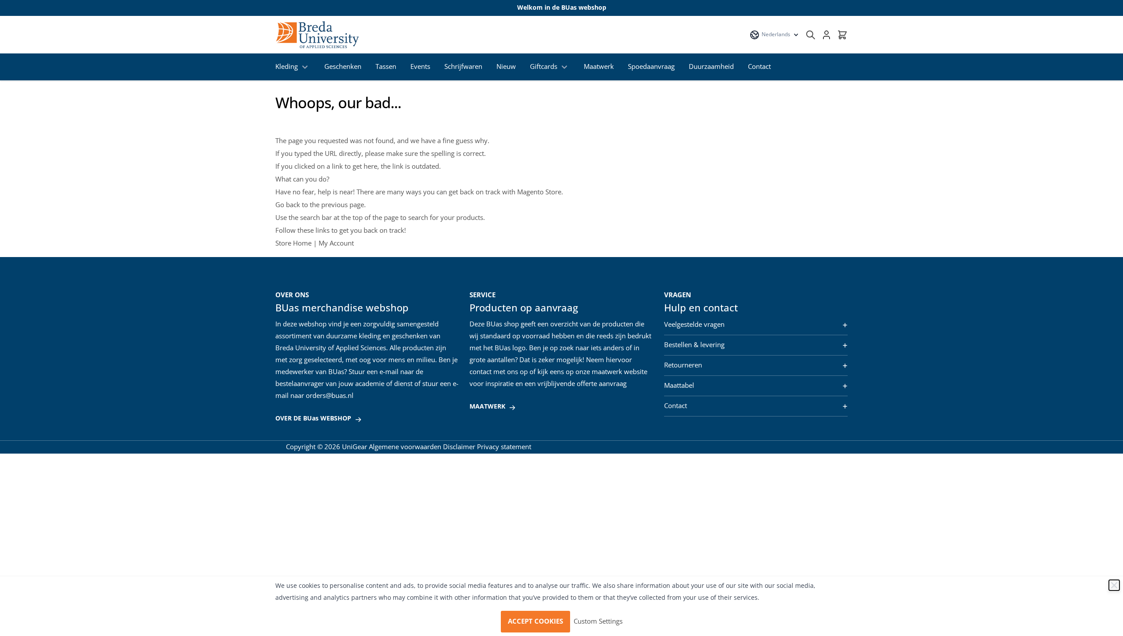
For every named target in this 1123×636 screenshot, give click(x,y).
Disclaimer (459, 447)
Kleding (286, 67)
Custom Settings (598, 621)
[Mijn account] (826, 35)
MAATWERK (487, 406)
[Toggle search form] (811, 35)
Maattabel (679, 386)
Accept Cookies (535, 621)
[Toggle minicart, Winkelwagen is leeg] (842, 35)
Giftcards (543, 67)
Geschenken (342, 67)
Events (420, 67)
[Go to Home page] (317, 34)
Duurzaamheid (711, 67)
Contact (759, 67)
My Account (336, 243)
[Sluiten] (1114, 585)
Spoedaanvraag (651, 67)
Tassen (386, 67)
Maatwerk (599, 67)
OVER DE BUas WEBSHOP (313, 418)
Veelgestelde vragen (694, 325)
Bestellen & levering (694, 345)
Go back (287, 205)
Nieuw (506, 67)
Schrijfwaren (463, 67)
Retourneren (683, 365)
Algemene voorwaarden (405, 447)
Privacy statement (504, 447)
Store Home (293, 243)
